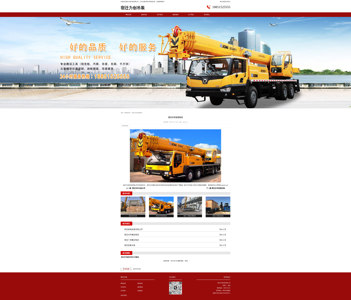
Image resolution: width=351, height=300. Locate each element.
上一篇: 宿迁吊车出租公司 (135, 188)
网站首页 (128, 14)
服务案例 (175, 14)
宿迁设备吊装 (175, 245)
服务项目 (144, 14)
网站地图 (222, 1)
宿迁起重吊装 (169, 185)
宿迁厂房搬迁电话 (175, 240)
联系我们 (227, 1)
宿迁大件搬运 (151, 185)
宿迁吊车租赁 (160, 185)
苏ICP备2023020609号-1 (223, 293)
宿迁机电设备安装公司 (175, 229)
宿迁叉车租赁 (188, 185)
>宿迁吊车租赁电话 (136, 112)
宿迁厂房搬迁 (178, 185)
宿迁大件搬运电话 (175, 235)
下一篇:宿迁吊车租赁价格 (215, 188)
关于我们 (191, 14)
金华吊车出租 (137, 269)
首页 (122, 112)
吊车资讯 (160, 14)
